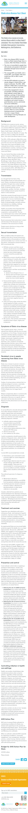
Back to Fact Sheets (8, 763)
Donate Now (6, 783)
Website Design (14, 810)
